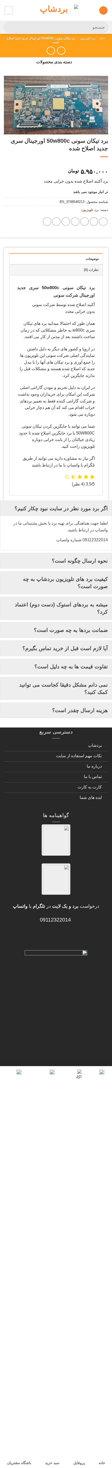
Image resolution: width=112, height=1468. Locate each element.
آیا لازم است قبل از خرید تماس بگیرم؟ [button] (65, 648)
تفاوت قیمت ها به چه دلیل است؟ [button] (71, 666)
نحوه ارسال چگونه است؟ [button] (80, 561)
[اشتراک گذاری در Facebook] (94, 221)
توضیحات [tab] (92, 259)
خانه (102, 38)
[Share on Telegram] (47, 221)
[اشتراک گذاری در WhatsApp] (103, 221)
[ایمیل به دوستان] (75, 221)
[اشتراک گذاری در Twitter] (84, 221)
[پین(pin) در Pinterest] (65, 221)
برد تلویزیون (87, 38)
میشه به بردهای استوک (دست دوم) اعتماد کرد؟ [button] (61, 608)
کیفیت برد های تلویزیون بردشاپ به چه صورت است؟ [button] (65, 582)
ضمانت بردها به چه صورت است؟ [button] (71, 630)
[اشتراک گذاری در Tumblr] (56, 221)
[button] (103, 10)
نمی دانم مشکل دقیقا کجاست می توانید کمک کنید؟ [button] (63, 688)
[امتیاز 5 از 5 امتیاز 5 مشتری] (56, 163)
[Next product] (61, 51)
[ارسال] (10, 27)
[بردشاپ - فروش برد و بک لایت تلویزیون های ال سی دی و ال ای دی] (56, 10)
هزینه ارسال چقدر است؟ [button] (80, 710)
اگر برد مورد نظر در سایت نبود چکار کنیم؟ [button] (61, 508)
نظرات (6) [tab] (91, 270)
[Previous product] (51, 51)
